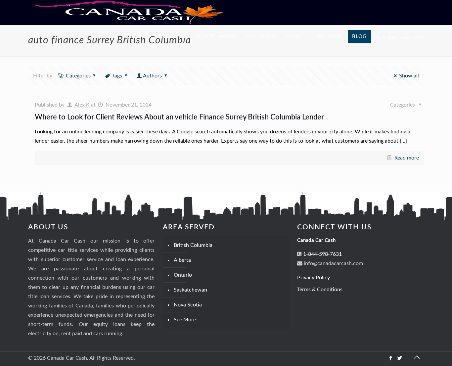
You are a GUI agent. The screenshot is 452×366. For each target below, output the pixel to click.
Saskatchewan (190, 290)
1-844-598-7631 (322, 254)
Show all (409, 75)
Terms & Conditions (319, 289)
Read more (406, 157)
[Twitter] (399, 358)
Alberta (182, 260)
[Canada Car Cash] (129, 12)
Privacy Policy (313, 277)
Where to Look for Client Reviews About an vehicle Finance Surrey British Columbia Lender (179, 117)
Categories (78, 75)
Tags (117, 75)
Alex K (82, 105)
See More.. (186, 319)
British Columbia (193, 245)
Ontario (183, 275)
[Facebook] (390, 358)
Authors (152, 75)
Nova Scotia (188, 304)
